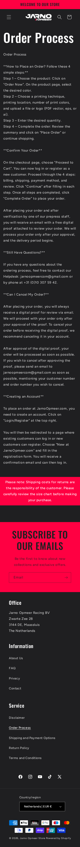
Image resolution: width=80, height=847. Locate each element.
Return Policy (19, 748)
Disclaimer (17, 718)
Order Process (20, 728)
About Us (16, 658)
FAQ (12, 668)
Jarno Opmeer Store (32, 838)
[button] (9, 17)
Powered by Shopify (58, 838)
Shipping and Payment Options (32, 738)
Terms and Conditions (25, 758)
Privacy (14, 678)
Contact (15, 688)
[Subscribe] (66, 577)
